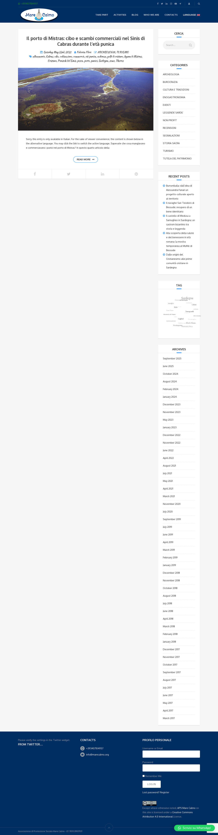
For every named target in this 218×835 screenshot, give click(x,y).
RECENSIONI (169, 127)
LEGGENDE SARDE (173, 112)
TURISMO (122, 52)
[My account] (189, 3)
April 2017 (168, 710)
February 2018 (170, 634)
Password (148, 762)
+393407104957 (94, 748)
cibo (56, 56)
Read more (83, 159)
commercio (78, 56)
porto (87, 61)
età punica (90, 56)
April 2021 (168, 488)
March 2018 (169, 626)
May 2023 (168, 419)
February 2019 (170, 557)
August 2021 (169, 465)
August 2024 (170, 381)
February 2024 (170, 389)
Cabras (49, 56)
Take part (101, 14)
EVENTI (167, 105)
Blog (135, 14)
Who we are (151, 14)
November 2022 (171, 442)
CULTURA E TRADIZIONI (176, 89)
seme (111, 61)
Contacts (171, 14)
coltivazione (66, 56)
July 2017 (167, 687)
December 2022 (171, 435)
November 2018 (171, 580)
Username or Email (153, 748)
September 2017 (172, 672)
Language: (190, 14)
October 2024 (170, 373)
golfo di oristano (115, 56)
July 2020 (168, 511)
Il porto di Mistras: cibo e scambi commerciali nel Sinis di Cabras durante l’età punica (85, 41)
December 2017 (171, 649)
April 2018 (168, 618)
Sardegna (103, 61)
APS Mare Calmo (186, 807)
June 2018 (168, 611)
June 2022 (168, 450)
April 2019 (168, 542)
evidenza (101, 56)
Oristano (52, 61)
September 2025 (172, 358)
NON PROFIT (170, 120)
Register (164, 792)
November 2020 (171, 503)
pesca (80, 61)
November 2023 (171, 412)
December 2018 (171, 572)
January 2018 (169, 641)
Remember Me (153, 776)
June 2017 (168, 695)
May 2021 (168, 480)
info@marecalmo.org (97, 754)
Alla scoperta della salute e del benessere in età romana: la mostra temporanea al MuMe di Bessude (180, 242)
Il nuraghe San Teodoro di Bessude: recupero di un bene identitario (180, 207)
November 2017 (171, 656)
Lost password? (151, 792)
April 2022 (168, 458)
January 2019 (169, 565)
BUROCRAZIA (170, 82)
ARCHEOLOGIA (106, 52)
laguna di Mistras (133, 56)
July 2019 (167, 526)
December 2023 (171, 404)
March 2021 (169, 496)
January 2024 (170, 396)
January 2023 (170, 427)
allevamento (39, 56)
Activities (120, 14)
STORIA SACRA (171, 143)
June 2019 (168, 534)
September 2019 (172, 519)
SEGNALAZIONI (171, 135)
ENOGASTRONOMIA (174, 97)
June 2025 (168, 366)
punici (94, 61)
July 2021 (167, 473)
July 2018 (167, 603)
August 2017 (169, 679)
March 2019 (169, 549)
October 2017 (170, 664)
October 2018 (170, 588)
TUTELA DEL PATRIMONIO (177, 158)
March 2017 (169, 718)
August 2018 (169, 595)
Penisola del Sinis (67, 61)
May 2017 (168, 702)
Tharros (120, 61)
